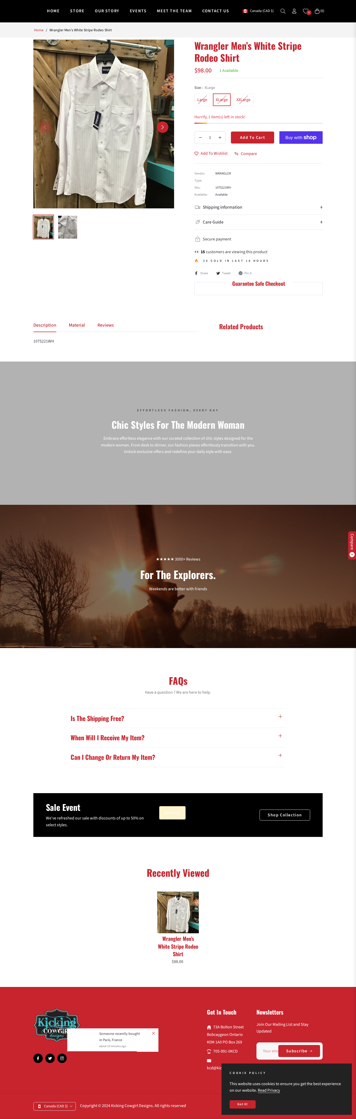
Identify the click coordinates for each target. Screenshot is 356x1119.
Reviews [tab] (105, 325)
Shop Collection (285, 815)
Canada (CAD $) (261, 11)
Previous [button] (45, 127)
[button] (283, 11)
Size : (204, 87)
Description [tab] (44, 325)
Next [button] (162, 127)
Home (39, 30)
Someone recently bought (119, 1033)
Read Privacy (269, 1090)
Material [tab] (77, 325)
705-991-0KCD (225, 1051)
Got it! (242, 1104)
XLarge (222, 100)
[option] (103, 124)
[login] (294, 11)
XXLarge (243, 100)
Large (202, 100)
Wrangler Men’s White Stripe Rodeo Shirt (178, 946)
